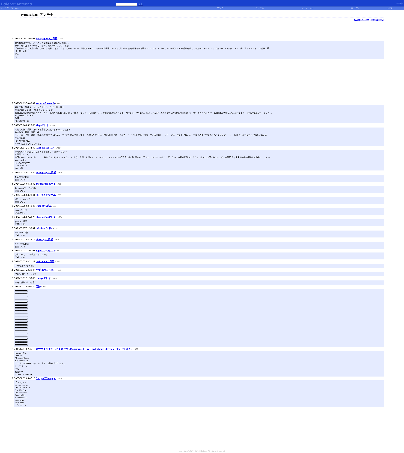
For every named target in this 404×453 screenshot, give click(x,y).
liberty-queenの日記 (46, 38)
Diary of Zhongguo (46, 378)
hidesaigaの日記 (44, 239)
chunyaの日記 (43, 278)
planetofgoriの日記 (46, 217)
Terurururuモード (46, 183)
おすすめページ (377, 20)
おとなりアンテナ (361, 20)
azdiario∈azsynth (45, 103)
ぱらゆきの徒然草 (46, 195)
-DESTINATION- (45, 147)
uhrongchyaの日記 (46, 172)
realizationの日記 (45, 261)
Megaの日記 (42, 125)
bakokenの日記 (44, 228)
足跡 (38, 286)
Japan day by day (45, 250)
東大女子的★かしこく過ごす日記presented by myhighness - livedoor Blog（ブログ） (84, 349)
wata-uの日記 (43, 205)
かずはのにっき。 (46, 269)
